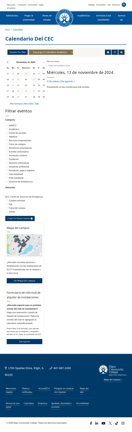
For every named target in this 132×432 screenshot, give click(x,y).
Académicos (83, 15)
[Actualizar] (115, 52)
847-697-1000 (62, 368)
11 (13, 85)
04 (13, 79)
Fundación (22, 5)
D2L (109, 5)
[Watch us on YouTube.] (103, 424)
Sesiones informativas (19, 163)
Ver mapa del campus (24, 280)
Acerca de (121, 17)
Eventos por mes (18, 52)
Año (31, 104)
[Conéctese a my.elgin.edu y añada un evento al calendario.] (108, 52)
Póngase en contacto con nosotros (63, 390)
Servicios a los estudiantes (103, 17)
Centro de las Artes (17, 133)
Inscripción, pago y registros (21, 170)
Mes (26, 104)
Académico (14, 129)
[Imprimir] (121, 52)
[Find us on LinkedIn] (97, 424)
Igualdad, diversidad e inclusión (61, 405)
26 (18, 97)
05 (18, 79)
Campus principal (17, 200)
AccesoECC (101, 5)
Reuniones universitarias (20, 148)
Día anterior (54, 81)
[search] (124, 5)
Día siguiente (67, 81)
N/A (10, 204)
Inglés (41, 5)
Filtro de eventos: (53, 61)
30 (26, 74)
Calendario (18, 30)
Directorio (116, 5)
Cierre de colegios (17, 144)
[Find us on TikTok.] (117, 424)
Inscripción (24, 341)
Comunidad (32, 5)
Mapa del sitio (84, 390)
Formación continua (18, 155)
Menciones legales (11, 390)
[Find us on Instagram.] (123, 424)
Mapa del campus (112, 380)
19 (18, 91)
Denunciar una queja (12, 405)
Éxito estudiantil (16, 178)
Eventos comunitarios (19, 152)
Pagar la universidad (29, 17)
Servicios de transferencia (21, 182)
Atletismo (13, 137)
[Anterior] (8, 62)
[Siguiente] (43, 62)
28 (13, 74)
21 (34, 91)
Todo (37, 104)
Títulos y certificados (27, 390)
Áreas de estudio (47, 17)
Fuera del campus (17, 208)
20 (26, 91)
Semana (19, 104)
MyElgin (91, 5)
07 (34, 79)
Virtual (12, 212)
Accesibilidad (82, 403)
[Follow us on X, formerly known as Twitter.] (110, 424)
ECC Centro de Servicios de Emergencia (24, 197)
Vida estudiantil (16, 174)
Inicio (7, 30)
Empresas (42, 403)
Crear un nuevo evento (19, 218)
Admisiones (12, 15)
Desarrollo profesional (19, 167)
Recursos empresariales (20, 140)
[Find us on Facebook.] (91, 424)
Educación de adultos (11, 6)
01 (39, 74)
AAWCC (13, 125)
